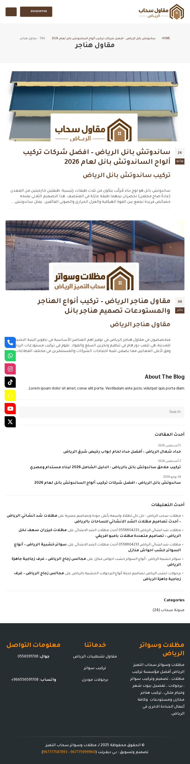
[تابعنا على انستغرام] (10, 368)
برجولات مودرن (95, 680)
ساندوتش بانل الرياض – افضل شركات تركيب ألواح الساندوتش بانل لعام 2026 (107, 483)
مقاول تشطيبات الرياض (95, 657)
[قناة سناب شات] (10, 395)
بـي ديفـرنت (107, 752)
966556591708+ (24, 680)
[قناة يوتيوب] (10, 408)
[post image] (95, 106)
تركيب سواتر (95, 668)
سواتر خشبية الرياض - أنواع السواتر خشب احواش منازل (137, 559)
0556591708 (38, 11)
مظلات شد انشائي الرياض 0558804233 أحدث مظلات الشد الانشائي (128, 530)
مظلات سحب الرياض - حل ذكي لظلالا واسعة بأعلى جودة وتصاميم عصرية (123, 516)
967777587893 (55, 752)
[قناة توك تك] (10, 382)
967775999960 (82, 752)
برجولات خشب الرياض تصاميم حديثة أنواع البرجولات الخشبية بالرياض (126, 574)
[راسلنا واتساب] (10, 355)
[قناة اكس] (10, 421)
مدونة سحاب (172, 610)
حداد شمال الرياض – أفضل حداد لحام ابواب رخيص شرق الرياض (122, 452)
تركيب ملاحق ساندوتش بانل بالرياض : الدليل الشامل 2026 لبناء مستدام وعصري (105, 467)
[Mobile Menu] (11, 11)
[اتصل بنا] (10, 342)
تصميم (142, 752)
